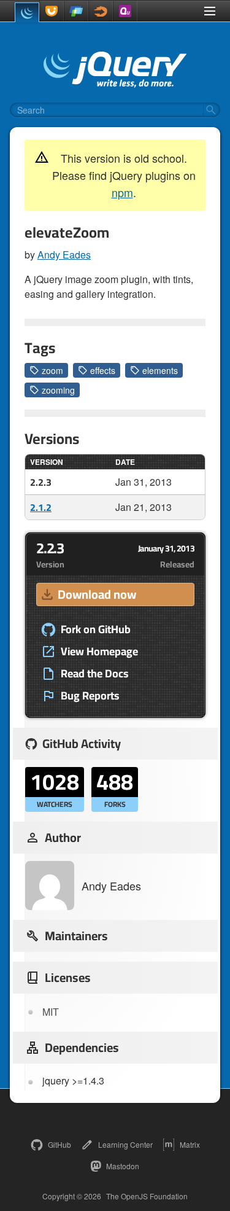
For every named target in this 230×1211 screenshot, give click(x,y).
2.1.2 (41, 507)
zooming (58, 390)
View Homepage (99, 651)
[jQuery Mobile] (76, 11)
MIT (50, 1012)
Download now (97, 594)
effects (102, 370)
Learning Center (125, 1144)
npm (122, 192)
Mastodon (122, 1166)
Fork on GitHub (96, 629)
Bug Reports (90, 695)
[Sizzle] (100, 11)
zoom (52, 370)
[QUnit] (125, 11)
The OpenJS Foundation (147, 1196)
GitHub (59, 1144)
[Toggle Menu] (209, 11)
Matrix (190, 1144)
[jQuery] (27, 12)
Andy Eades (64, 254)
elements (160, 370)
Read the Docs (95, 673)
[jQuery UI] (51, 11)
